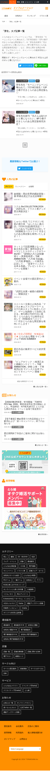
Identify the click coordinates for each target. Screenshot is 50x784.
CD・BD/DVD (23, 557)
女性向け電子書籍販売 (29, 634)
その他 (22, 566)
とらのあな (5, 2)
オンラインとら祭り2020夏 (13, 589)
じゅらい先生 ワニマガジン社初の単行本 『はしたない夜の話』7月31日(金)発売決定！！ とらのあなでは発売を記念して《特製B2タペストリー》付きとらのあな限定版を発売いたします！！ (30, 229)
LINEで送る (43, 65)
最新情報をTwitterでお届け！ (25, 161)
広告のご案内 (33, 726)
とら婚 (36, 2)
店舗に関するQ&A (33, 652)
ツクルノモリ (8, 594)
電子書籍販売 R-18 (10, 634)
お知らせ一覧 (8, 703)
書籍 (12, 557)
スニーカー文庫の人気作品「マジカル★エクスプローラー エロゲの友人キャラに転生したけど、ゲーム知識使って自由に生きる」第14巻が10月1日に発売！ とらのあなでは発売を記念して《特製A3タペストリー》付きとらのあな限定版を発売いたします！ (30, 314)
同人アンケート (22, 594)
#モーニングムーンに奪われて (24, 57)
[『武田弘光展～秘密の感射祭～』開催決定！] (8, 294)
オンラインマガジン (24, 703)
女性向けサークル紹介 (11, 575)
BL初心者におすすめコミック (14, 585)
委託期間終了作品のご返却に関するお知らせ (24, 434)
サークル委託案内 (9, 669)
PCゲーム (6, 580)
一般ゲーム (18, 580)
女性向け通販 (33, 625)
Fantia (21, 603)
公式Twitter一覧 (26, 707)
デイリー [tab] (8, 187)
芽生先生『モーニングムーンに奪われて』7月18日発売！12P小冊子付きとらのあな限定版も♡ (32, 88)
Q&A (5, 673)
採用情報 (7, 733)
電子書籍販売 (25, 630)
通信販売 (30, 561)
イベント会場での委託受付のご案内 (30, 280)
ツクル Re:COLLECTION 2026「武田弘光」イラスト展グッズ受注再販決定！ (30, 209)
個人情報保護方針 (35, 733)
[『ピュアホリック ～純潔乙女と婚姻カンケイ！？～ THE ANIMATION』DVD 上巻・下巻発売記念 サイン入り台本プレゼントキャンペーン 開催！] (8, 365)
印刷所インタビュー (10, 608)
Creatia (24, 608)
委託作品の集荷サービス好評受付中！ (30, 350)
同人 (5, 557)
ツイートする (27, 65)
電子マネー (7, 656)
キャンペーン (8, 571)
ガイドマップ (9, 739)
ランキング (31, 16)
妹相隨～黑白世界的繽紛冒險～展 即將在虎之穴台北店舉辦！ (30, 195)
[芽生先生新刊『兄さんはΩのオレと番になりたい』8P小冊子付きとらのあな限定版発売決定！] (8, 117)
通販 (18, 2)
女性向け (18, 16)
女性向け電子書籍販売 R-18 (13, 639)
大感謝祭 (30, 589)
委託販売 (7, 726)
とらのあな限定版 (9, 566)
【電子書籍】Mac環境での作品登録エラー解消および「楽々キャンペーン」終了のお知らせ (24, 421)
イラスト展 (43, 16)
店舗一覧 (6, 652)
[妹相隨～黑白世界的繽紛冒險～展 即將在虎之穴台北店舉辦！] (8, 197)
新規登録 (23, 669)
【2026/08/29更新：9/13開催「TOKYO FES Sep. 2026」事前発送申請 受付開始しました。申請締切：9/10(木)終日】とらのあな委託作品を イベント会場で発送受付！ (25, 405)
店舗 (22, 2)
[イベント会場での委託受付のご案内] (8, 282)
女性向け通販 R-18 (10, 630)
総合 (6, 16)
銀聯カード (19, 656)
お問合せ (23, 739)
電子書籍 (32, 566)
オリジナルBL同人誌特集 (12, 613)
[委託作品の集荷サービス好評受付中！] (8, 352)
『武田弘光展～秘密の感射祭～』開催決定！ (28, 292)
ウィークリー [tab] (20, 187)
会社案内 (19, 726)
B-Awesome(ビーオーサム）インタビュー (18, 599)
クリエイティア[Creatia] (12, 690)
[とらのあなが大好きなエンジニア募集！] (25, 528)
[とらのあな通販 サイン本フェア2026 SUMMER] (8, 337)
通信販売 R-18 (19, 625)
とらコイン (29, 2)
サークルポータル (37, 669)
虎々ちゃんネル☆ (9, 707)
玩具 (33, 557)
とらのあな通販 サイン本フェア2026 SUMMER (29, 336)
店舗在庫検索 (18, 652)
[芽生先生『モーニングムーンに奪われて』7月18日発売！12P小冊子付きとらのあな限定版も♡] (8, 86)
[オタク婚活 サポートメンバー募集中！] (25, 506)
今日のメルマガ (9, 603)
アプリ (39, 580)
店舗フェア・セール (36, 571)
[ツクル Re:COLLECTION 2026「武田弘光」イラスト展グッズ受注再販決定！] (8, 209)
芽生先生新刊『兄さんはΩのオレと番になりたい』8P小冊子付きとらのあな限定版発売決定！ (31, 120)
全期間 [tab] (31, 187)
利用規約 (19, 733)
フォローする (26, 168)
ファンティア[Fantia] (29, 686)
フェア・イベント (9, 561)
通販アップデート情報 (35, 603)
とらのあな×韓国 (29, 575)
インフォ (12, 2)
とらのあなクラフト (10, 686)
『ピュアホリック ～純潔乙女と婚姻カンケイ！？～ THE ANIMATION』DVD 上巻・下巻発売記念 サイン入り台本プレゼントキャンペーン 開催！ (29, 366)
